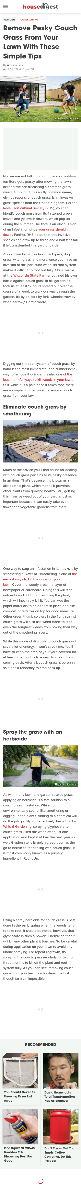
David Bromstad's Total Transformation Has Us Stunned (59, 1097)
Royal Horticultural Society (23, 208)
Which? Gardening (17, 826)
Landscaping (29, 19)
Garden (9, 19)
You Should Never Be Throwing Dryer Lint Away (20, 1096)
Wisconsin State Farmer (32, 275)
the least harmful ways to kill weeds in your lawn (37, 377)
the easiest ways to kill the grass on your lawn (40, 579)
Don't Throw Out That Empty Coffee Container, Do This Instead (59, 1155)
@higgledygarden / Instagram (60, 459)
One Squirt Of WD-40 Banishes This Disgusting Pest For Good (19, 1154)
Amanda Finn (15, 65)
